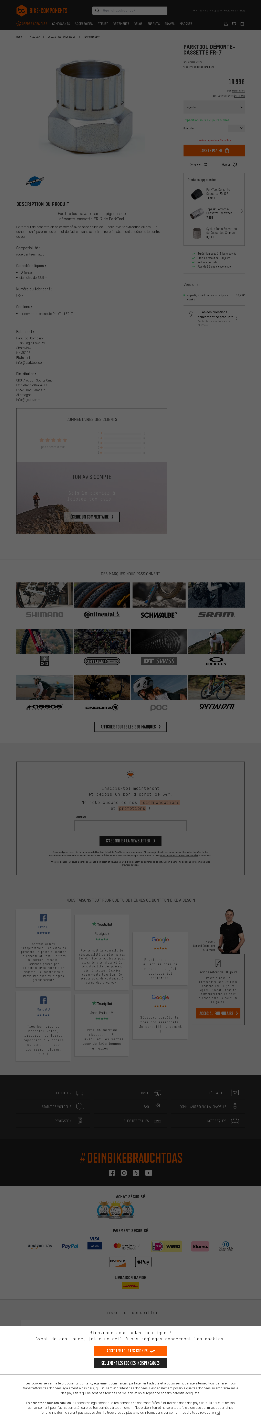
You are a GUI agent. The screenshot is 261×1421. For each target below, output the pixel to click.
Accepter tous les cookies (127, 1351)
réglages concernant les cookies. (183, 1338)
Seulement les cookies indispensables (130, 1363)
